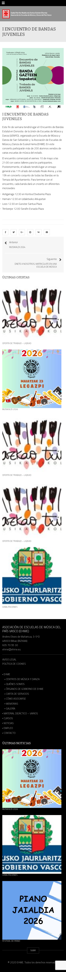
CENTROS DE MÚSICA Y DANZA (23, 679)
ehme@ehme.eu (11, 649)
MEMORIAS (12, 703)
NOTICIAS (9, 723)
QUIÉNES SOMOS (15, 684)
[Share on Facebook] (5, 232)
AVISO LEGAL (9, 659)
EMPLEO (8, 728)
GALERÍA (10, 708)
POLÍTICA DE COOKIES (14, 663)
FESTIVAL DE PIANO (11, 941)
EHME (7, 674)
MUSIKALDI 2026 (10, 409)
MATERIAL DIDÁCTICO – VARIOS (21, 713)
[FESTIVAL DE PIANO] (31, 910)
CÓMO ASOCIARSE (16, 698)
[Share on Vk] (38, 232)
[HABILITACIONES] (31, 576)
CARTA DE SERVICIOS (17, 693)
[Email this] (47, 232)
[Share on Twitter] (14, 232)
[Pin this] (30, 232)
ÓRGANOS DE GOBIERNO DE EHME (24, 689)
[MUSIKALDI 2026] (31, 378)
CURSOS (8, 718)
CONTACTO (10, 732)
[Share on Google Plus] (22, 232)
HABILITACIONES (9, 607)
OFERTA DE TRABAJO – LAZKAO (16, 343)
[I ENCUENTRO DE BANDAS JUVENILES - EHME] (26, 13)
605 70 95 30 (10, 645)
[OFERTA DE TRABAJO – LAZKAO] (31, 312)
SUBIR (33, 950)
